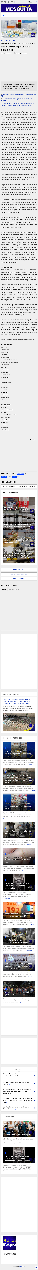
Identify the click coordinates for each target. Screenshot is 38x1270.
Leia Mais (29, 764)
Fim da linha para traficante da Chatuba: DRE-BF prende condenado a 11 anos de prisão (17, 885)
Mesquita (8, 40)
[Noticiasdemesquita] (18, 1)
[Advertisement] (15, 67)
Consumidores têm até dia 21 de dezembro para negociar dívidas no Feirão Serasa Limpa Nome (17, 104)
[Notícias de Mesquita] (19, 11)
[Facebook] (5, 1)
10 (5, 988)
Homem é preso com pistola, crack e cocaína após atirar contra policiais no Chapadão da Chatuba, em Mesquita (16, 701)
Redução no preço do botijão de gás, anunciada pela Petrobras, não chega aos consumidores (18, 541)
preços (13, 40)
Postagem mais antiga (19, 574)
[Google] (8, 1)
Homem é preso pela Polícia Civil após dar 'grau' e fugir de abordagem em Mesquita (18, 833)
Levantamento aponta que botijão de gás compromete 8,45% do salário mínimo (18, 525)
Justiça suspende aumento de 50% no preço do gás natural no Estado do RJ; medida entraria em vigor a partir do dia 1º (18, 556)
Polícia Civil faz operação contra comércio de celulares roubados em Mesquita (18, 806)
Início (2, 40)
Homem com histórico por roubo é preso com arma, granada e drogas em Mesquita (18, 966)
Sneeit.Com (22, 1266)
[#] (2, 1)
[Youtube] (12, 1)
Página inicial (19, 578)
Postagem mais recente (19, 569)
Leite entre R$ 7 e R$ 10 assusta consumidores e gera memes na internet (18, 508)
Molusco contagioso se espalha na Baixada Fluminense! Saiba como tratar (19, 859)
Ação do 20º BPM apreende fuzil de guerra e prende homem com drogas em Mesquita (18, 753)
